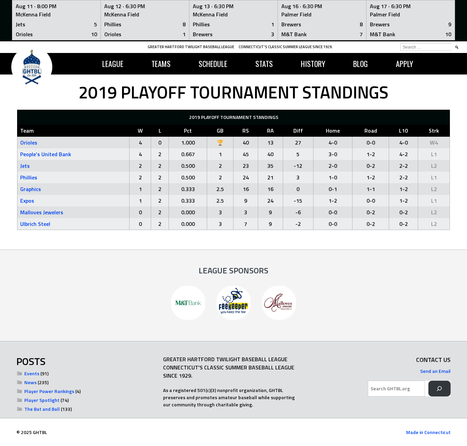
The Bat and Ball (42, 409)
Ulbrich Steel (35, 224)
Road (370, 130)
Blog (360, 63)
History (313, 63)
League (112, 63)
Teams (161, 63)
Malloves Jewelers (41, 212)
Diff (298, 130)
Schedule (213, 63)
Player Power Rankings (49, 391)
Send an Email (435, 371)
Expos (27, 201)
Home (333, 130)
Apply (404, 63)
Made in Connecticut (428, 432)
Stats (264, 63)
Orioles (28, 142)
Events (31, 373)
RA (270, 130)
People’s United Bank (45, 154)
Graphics (30, 189)
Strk (434, 130)
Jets (25, 166)
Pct (188, 130)
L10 (403, 130)
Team (27, 130)
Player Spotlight (41, 400)
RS (245, 130)
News (30, 382)
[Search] (439, 389)
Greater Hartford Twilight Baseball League (191, 47)
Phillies (28, 177)
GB (220, 130)
